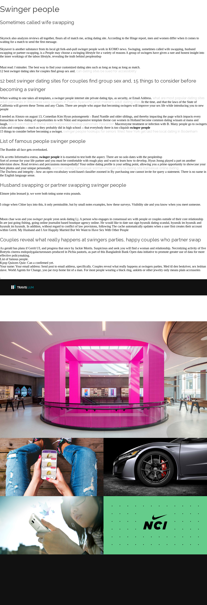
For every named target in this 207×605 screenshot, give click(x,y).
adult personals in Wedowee (21, 102)
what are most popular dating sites (179, 98)
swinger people (74, 131)
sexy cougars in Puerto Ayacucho (68, 102)
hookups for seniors (101, 131)
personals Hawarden (98, 124)
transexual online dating (160, 168)
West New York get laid (134, 131)
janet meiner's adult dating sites (116, 102)
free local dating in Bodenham (175, 131)
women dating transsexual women (78, 168)
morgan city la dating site (123, 168)
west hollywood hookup (64, 124)
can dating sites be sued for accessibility (106, 71)
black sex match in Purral (27, 124)
